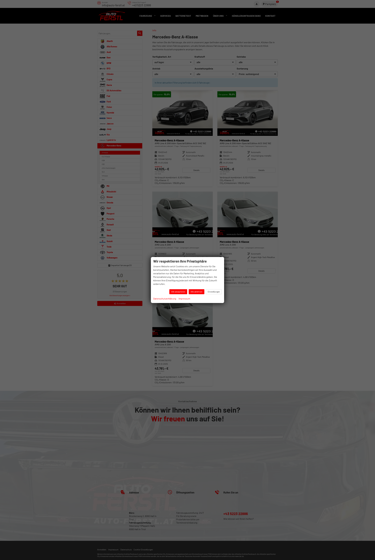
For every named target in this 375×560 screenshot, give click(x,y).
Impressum (184, 298)
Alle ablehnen (196, 291)
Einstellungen (214, 291)
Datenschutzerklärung (164, 298)
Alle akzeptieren (178, 291)
